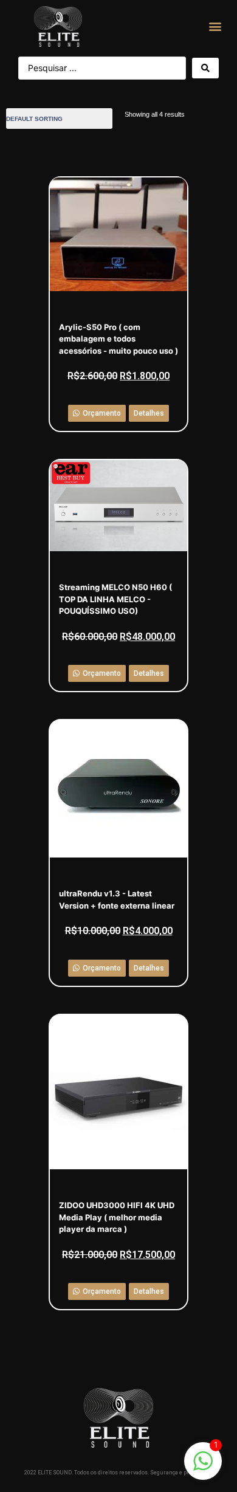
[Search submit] (205, 68)
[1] (203, 1467)
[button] (215, 26)
